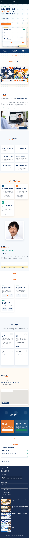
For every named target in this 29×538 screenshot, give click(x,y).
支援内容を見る (14, 23)
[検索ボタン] (1, 1)
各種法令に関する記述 (20, 535)
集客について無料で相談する (6, 23)
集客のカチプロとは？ (5, 482)
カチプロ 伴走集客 (5, 486)
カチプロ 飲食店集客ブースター (6, 487)
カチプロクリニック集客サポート (6, 492)
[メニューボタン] (28, 1)
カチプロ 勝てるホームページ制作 (7, 489)
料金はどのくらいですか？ (6, 461)
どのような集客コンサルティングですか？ (8, 447)
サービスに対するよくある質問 (6, 494)
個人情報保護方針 (8, 535)
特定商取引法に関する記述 (14, 535)
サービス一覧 (4, 484)
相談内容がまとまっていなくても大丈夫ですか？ (9, 453)
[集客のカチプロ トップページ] (11, 468)
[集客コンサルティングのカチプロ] (14, 1)
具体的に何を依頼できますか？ (6, 450)
